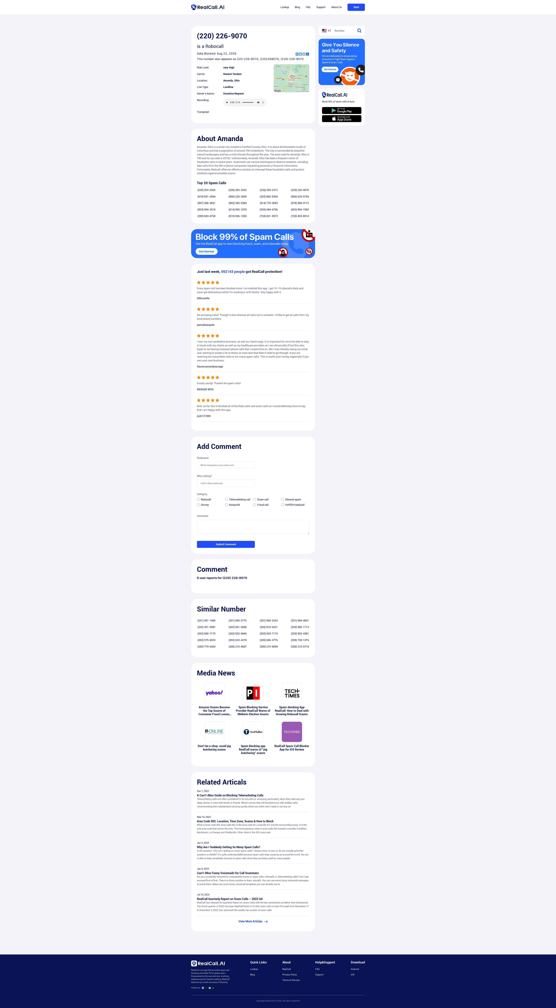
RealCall (286, 969)
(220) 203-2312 (269, 190)
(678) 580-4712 (300, 203)
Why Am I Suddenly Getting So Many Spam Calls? (228, 847)
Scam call (263, 499)
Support (320, 7)
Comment (202, 515)
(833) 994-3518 (206, 209)
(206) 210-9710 (300, 646)
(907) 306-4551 (206, 203)
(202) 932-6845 (238, 633)
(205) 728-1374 (300, 640)
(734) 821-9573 (269, 216)
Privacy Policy (289, 974)
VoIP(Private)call (295, 504)
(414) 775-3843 (269, 203)
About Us (336, 7)
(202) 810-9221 (269, 627)
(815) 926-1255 (238, 216)
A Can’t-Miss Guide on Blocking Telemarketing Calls (230, 795)
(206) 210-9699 (269, 646)
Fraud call (263, 504)
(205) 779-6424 (206, 646)
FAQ (308, 7)
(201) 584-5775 (238, 620)
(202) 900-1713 (300, 627)
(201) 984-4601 (300, 620)
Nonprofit (234, 504)
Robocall (206, 499)
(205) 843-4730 (206, 216)
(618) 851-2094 (206, 196)
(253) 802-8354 (269, 196)
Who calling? (204, 476)
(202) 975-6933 (206, 640)
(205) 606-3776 (269, 640)
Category (202, 494)
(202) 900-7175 (206, 633)
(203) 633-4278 (238, 640)
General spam (293, 499)
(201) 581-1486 (206, 620)
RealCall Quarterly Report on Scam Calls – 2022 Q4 (230, 899)
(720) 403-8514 (300, 216)
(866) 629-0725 (300, 196)
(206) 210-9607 (238, 646)
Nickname (203, 457)
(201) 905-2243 (269, 620)
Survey (205, 504)
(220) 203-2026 (206, 190)
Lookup (284, 7)
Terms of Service (291, 980)
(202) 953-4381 (300, 633)
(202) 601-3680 (238, 627)
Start (356, 7)
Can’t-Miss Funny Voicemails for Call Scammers (228, 873)
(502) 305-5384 (238, 203)
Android (355, 969)
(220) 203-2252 (238, 190)
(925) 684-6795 (269, 209)
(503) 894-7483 (300, 209)
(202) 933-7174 (269, 633)
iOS (352, 974)
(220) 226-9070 (300, 190)
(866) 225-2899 (238, 196)
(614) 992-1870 (238, 209)
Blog (297, 7)
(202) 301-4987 (206, 627)
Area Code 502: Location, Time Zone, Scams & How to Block (235, 821)
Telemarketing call (239, 499)
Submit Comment (226, 544)
